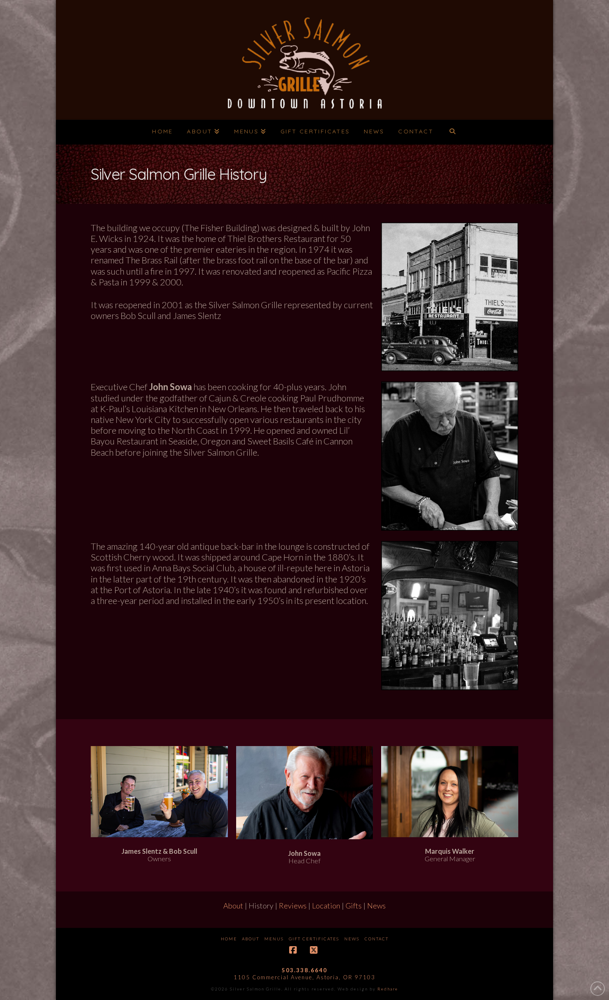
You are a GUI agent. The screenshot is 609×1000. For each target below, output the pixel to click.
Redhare (387, 988)
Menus (274, 938)
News (376, 905)
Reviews (293, 905)
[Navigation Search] (452, 132)
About (233, 905)
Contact (377, 938)
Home (229, 938)
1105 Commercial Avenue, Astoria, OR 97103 (304, 977)
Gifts (354, 905)
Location (326, 905)
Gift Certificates (314, 938)
